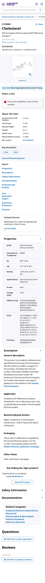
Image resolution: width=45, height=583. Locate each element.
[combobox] (22, 10)
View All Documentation (13, 158)
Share (40, 24)
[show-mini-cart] (41, 4)
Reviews (6, 209)
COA (6, 152)
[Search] (40, 10)
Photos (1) (22, 81)
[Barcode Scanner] (36, 4)
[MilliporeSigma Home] (12, 4)
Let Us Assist (10, 228)
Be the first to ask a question (18, 539)
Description (7, 172)
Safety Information (11, 176)
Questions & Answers (7, 204)
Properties (7, 168)
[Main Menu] (3, 4)
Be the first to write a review (19, 560)
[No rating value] (7, 39)
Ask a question (21, 42)
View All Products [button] (22, 482)
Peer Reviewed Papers (6, 196)
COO (16, 152)
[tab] (20, 17)
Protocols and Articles (8, 186)
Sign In (5, 88)
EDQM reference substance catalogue (21, 446)
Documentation (9, 180)
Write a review (7, 42)
